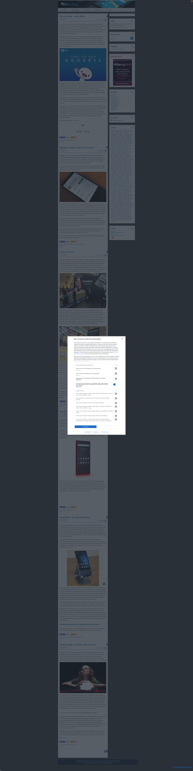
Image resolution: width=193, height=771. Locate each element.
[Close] (122, 339)
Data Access (96, 432)
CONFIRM (85, 426)
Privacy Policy (105, 432)
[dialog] (96, 385)
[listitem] (96, 365)
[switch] (115, 368)
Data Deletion (88, 432)
